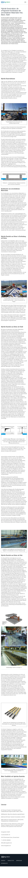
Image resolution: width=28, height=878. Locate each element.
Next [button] (25, 114)
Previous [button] (3, 114)
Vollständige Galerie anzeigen (13, 667)
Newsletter (11, 860)
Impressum (19, 860)
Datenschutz (4, 863)
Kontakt (3, 860)
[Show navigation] (25, 2)
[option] (14, 114)
